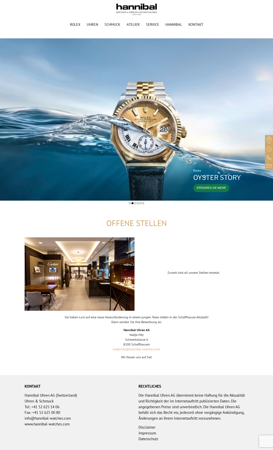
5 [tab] (140, 203)
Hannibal (173, 24)
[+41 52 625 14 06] (269, 157)
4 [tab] (138, 203)
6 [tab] (143, 203)
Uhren (92, 24)
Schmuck (112, 24)
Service (152, 24)
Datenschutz (148, 438)
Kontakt (195, 24)
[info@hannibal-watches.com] (269, 166)
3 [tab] (135, 203)
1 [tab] (130, 203)
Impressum (147, 432)
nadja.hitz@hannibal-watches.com (136, 349)
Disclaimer (146, 427)
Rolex (75, 24)
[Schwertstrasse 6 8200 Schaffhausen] (269, 140)
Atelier (133, 24)
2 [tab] (133, 203)
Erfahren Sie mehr (211, 188)
